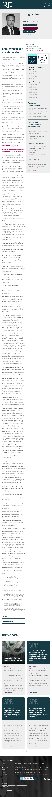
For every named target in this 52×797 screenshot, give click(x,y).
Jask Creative (9, 790)
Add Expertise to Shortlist (30, 28)
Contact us (47, 3)
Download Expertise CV (30, 24)
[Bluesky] (45, 779)
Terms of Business (6, 786)
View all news (26, 751)
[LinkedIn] (48, 779)
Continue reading (8, 692)
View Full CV (7, 629)
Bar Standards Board (13, 788)
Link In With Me (30, 31)
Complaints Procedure (22, 785)
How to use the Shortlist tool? (29, 34)
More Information (32, 170)
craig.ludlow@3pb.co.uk (36, 19)
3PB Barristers (7, 5)
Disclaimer (4, 785)
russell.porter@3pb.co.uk (37, 50)
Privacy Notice (11, 785)
